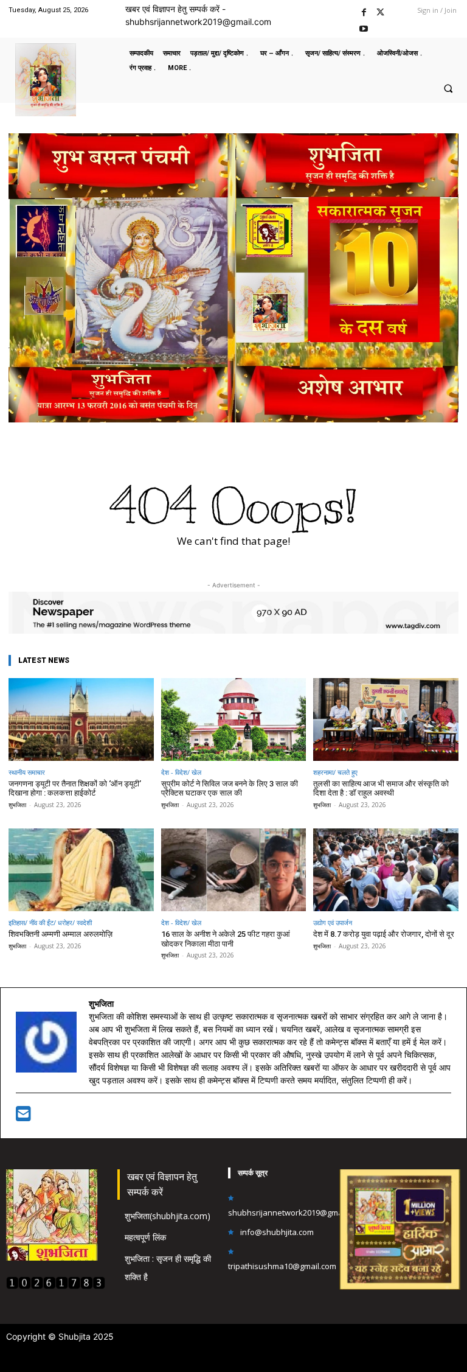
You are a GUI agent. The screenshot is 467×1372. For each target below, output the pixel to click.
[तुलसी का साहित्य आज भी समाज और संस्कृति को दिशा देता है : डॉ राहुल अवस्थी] (385, 719)
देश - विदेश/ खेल (181, 772)
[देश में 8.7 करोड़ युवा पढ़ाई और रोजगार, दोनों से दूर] (385, 869)
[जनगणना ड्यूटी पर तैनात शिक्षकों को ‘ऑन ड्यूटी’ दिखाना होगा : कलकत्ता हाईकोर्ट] (81, 719)
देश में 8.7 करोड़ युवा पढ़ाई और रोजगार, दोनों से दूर (383, 934)
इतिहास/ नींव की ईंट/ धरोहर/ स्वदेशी (50, 922)
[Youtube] (364, 27)
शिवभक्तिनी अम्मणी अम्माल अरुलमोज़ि (60, 934)
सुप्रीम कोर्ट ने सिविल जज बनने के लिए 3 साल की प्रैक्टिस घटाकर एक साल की (229, 788)
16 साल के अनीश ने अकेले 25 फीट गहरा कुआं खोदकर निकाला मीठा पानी (225, 938)
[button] (448, 88)
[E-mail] (23, 1116)
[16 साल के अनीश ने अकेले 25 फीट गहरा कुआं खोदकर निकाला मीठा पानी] (233, 869)
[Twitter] (380, 10)
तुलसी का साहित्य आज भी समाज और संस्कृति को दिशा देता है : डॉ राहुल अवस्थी (381, 788)
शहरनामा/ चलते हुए (335, 772)
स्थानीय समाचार (27, 772)
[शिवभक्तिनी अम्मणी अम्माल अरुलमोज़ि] (81, 869)
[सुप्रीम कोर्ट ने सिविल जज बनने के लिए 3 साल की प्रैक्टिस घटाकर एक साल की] (233, 719)
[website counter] (55, 1286)
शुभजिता (17, 804)
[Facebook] (364, 10)
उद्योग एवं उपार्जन (332, 922)
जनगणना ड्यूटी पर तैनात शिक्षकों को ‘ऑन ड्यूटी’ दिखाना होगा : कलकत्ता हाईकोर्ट (75, 788)
